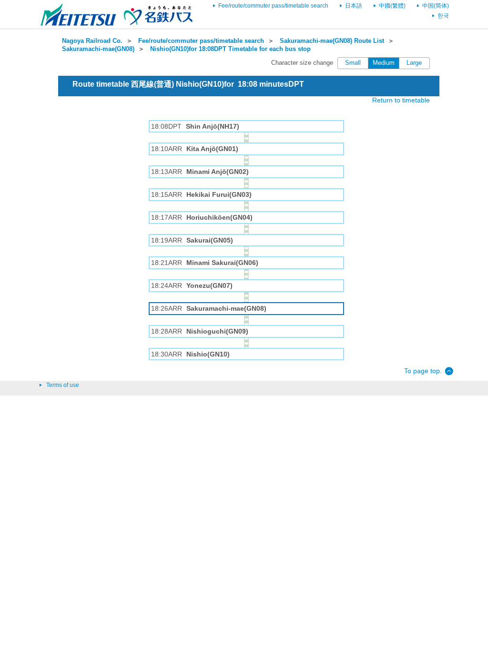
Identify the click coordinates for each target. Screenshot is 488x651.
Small (353, 63)
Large (414, 63)
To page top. (423, 371)
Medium (384, 63)
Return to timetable (401, 100)
